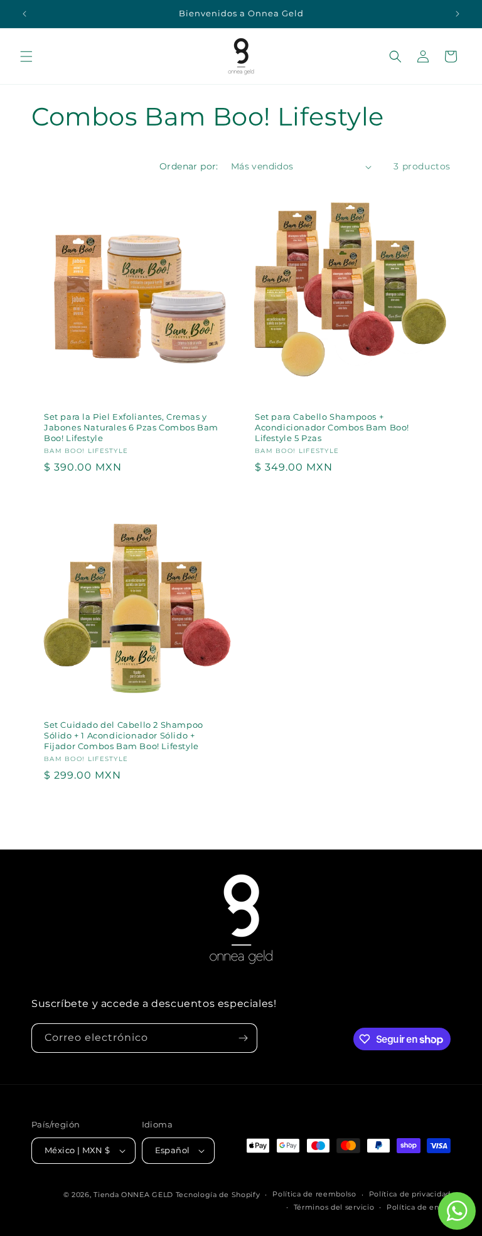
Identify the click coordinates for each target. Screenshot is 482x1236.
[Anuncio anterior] (24, 14)
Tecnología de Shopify (218, 1194)
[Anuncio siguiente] (457, 14)
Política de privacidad (410, 1194)
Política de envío (419, 1207)
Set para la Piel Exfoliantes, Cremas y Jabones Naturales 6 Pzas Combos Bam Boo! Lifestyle (131, 427)
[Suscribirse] (243, 1038)
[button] (26, 56)
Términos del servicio (334, 1207)
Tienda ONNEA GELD (133, 1194)
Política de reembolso (314, 1194)
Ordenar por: (188, 166)
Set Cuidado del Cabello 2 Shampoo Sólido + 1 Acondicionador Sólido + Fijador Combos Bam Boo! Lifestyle (123, 735)
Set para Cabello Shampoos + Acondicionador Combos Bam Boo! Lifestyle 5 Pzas (332, 427)
